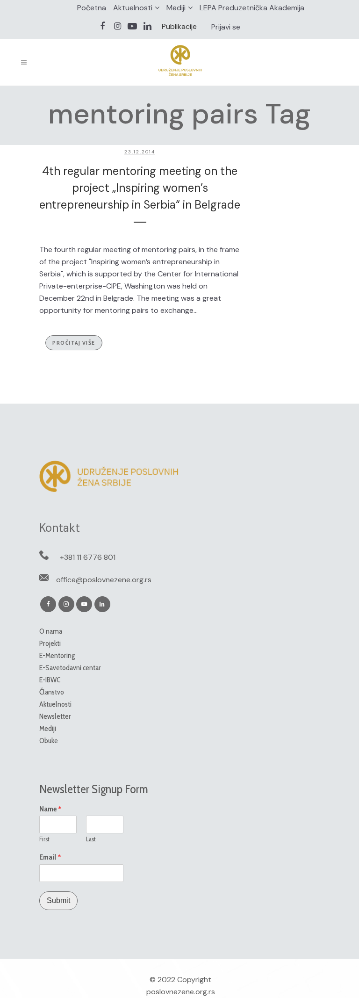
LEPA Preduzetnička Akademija (252, 8)
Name (50, 809)
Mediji (176, 8)
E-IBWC (49, 679)
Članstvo (51, 691)
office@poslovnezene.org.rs (103, 580)
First (44, 839)
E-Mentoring (57, 655)
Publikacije (179, 26)
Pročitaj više (73, 342)
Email (50, 857)
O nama (50, 631)
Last (91, 839)
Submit (58, 900)
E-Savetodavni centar (70, 667)
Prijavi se (225, 27)
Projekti (50, 643)
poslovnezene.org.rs (180, 992)
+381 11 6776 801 (87, 557)
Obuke (48, 740)
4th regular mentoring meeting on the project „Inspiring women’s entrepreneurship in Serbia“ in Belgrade (139, 188)
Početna (91, 8)
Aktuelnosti (132, 8)
